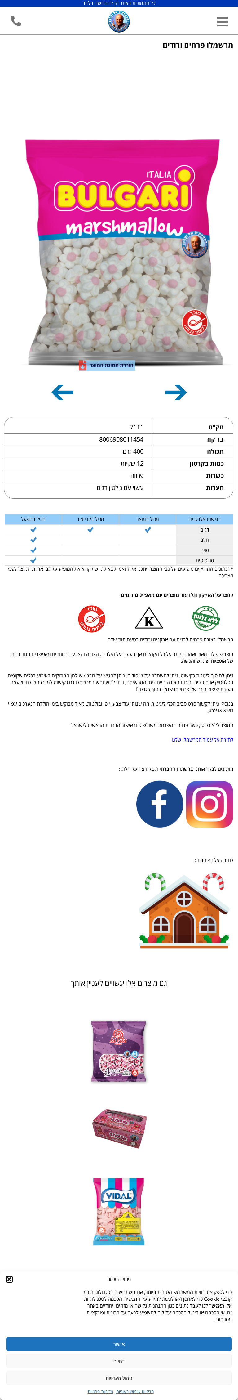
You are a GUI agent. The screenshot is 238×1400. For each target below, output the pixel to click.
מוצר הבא (62, 391)
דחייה (119, 1361)
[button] (9, 1279)
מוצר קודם (176, 391)
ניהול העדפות (119, 1378)
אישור (119, 1344)
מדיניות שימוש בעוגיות (135, 1391)
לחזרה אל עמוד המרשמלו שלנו (202, 740)
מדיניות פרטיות (100, 1391)
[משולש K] (148, 618)
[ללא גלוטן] (205, 618)
